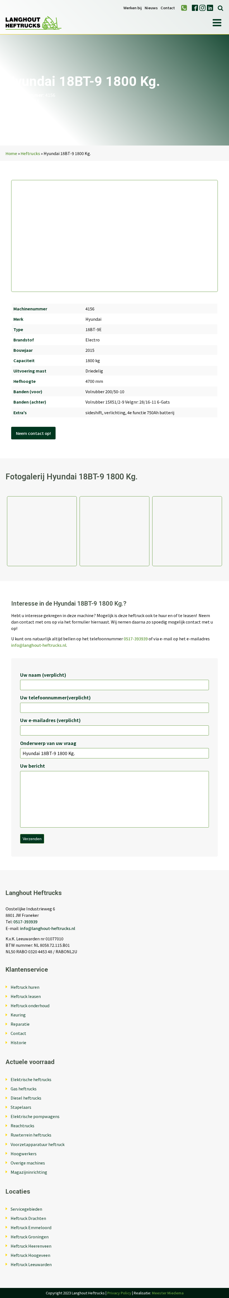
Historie (18, 1042)
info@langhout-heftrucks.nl (38, 645)
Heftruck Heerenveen (31, 1246)
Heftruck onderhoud (30, 1005)
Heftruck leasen (26, 996)
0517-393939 (136, 638)
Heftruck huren (25, 987)
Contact (168, 8)
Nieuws (151, 8)
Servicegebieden (26, 1209)
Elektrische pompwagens (35, 1116)
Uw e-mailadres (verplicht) (50, 720)
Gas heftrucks (24, 1088)
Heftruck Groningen (30, 1237)
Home (11, 153)
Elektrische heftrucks (31, 1079)
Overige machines (28, 1163)
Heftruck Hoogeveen (30, 1255)
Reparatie (20, 1024)
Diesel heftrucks (26, 1098)
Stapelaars (21, 1107)
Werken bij (132, 8)
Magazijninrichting (29, 1172)
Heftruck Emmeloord (31, 1227)
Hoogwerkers (24, 1153)
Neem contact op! (33, 433)
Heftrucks (30, 153)
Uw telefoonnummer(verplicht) (55, 697)
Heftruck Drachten (28, 1218)
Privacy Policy (119, 1292)
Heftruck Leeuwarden (31, 1264)
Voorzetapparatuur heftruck (38, 1144)
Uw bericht (32, 765)
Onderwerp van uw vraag (48, 743)
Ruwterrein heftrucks (31, 1135)
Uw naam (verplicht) (43, 674)
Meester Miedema (167, 1292)
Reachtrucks (22, 1125)
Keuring (18, 1015)
